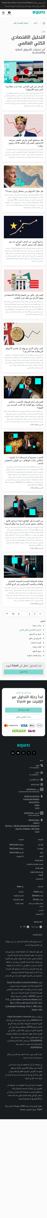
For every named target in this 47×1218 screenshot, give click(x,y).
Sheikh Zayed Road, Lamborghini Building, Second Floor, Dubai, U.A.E (31, 802)
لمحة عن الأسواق (35, 634)
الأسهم (41, 856)
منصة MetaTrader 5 (17, 848)
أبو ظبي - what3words (31, 813)
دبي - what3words (32, 789)
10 (13, 614)
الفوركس (40, 844)
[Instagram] (23, 753)
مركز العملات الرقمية (34, 655)
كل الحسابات (39, 914)
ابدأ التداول (23, 672)
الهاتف (37, 765)
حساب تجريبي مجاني (23, 717)
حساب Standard (37, 895)
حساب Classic (38, 891)
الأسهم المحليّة (39, 860)
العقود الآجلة (39, 868)
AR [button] (24, 926)
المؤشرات (40, 848)
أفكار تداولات (36, 647)
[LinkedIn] (13, 753)
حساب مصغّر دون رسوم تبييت (36, 905)
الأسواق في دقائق (35, 638)
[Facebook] (34, 753)
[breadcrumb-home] (44, 23)
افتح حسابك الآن (23, 710)
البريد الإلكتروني (34, 779)
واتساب (37, 772)
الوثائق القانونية (37, 934)
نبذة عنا (21, 891)
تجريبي (41, 910)
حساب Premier (38, 899)
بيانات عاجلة (37, 625)
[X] (29, 753)
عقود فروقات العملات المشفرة (36, 873)
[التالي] (7, 614)
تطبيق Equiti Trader (17, 852)
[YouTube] (18, 753)
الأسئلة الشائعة (35, 784)
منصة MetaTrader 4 (17, 844)
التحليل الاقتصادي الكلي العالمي (30, 630)
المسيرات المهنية (19, 895)
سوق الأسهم (37, 651)
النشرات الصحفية (18, 899)
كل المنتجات (39, 878)
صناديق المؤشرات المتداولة (35, 864)
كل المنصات (20, 856)
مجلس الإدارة (19, 903)
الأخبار (35, 23)
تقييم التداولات (36, 642)
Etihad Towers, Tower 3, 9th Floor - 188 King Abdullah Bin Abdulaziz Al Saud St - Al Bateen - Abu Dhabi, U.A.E (22, 826)
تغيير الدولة (34, 926)
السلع (41, 852)
